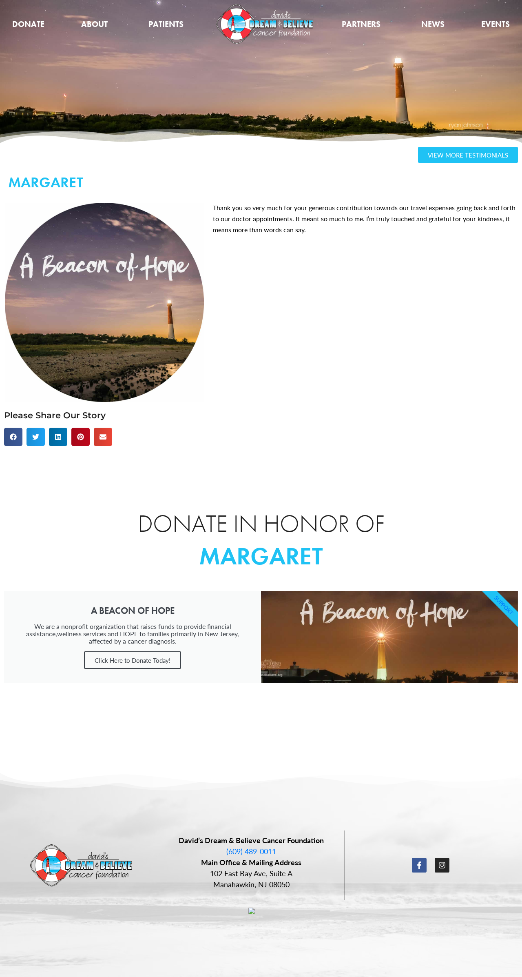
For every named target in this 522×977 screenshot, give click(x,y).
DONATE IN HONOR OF (261, 523)
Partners (361, 24)
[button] (13, 437)
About (94, 24)
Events (495, 24)
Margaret (261, 556)
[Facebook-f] (419, 865)
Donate (28, 24)
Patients (166, 24)
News (433, 24)
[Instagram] (442, 865)
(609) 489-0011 (251, 851)
